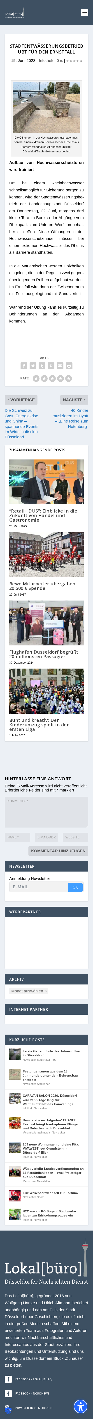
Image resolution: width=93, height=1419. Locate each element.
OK (75, 887)
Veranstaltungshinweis (37, 1132)
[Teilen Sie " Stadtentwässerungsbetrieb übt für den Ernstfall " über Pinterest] (51, 365)
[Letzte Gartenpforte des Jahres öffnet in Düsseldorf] (15, 1054)
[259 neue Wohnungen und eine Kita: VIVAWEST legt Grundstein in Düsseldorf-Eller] (15, 1147)
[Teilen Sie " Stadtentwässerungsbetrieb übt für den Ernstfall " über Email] (60, 365)
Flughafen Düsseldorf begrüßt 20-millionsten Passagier (43, 654)
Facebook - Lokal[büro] (34, 1379)
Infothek (46, 60)
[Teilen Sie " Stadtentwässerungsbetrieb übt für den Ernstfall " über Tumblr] (41, 365)
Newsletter (29, 1059)
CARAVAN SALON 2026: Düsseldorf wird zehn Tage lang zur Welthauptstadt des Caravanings (50, 1100)
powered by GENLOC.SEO (34, 1408)
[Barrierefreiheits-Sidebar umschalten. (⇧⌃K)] (80, 1406)
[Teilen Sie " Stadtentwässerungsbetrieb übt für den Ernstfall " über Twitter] (32, 365)
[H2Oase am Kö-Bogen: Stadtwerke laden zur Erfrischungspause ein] (15, 1214)
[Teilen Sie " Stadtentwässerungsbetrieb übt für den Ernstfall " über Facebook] (23, 365)
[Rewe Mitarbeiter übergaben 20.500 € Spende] (46, 554)
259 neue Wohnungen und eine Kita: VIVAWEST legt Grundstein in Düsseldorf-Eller (51, 1148)
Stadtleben (43, 1084)
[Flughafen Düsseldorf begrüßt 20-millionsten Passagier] (46, 623)
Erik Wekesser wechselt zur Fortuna (50, 1193)
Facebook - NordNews (32, 1393)
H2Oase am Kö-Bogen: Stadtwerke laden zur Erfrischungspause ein (49, 1213)
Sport (40, 1197)
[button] (84, 12)
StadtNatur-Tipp (46, 1059)
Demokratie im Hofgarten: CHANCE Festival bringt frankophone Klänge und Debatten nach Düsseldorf (50, 1124)
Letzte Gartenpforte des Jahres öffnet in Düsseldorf (52, 1053)
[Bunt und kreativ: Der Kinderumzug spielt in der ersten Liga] (46, 691)
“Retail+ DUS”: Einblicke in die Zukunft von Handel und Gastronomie (43, 515)
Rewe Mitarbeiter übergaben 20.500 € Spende (42, 586)
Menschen (29, 1181)
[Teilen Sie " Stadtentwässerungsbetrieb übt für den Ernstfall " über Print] (69, 365)
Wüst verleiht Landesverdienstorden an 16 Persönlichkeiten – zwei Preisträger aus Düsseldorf (53, 1173)
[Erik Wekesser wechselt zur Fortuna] (15, 1196)
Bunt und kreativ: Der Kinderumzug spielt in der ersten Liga (39, 724)
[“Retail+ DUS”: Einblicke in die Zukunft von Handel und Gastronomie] (46, 481)
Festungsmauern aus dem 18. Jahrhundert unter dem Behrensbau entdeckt (50, 1075)
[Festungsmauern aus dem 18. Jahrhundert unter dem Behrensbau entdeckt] (15, 1074)
